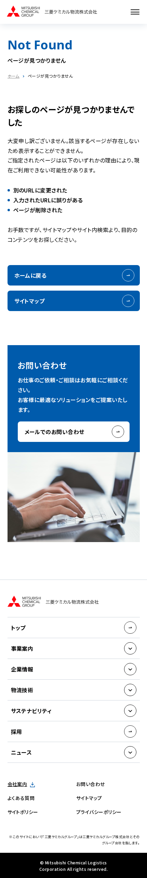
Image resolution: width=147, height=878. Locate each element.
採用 (16, 731)
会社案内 (17, 784)
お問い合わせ (90, 784)
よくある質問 (21, 798)
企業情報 (22, 669)
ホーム (13, 76)
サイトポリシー (23, 811)
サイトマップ (29, 301)
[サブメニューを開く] (130, 648)
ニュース (21, 752)
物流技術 (22, 690)
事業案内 (22, 648)
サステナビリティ (31, 711)
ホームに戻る (30, 275)
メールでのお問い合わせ (54, 432)
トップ (18, 627)
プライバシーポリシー (99, 811)
